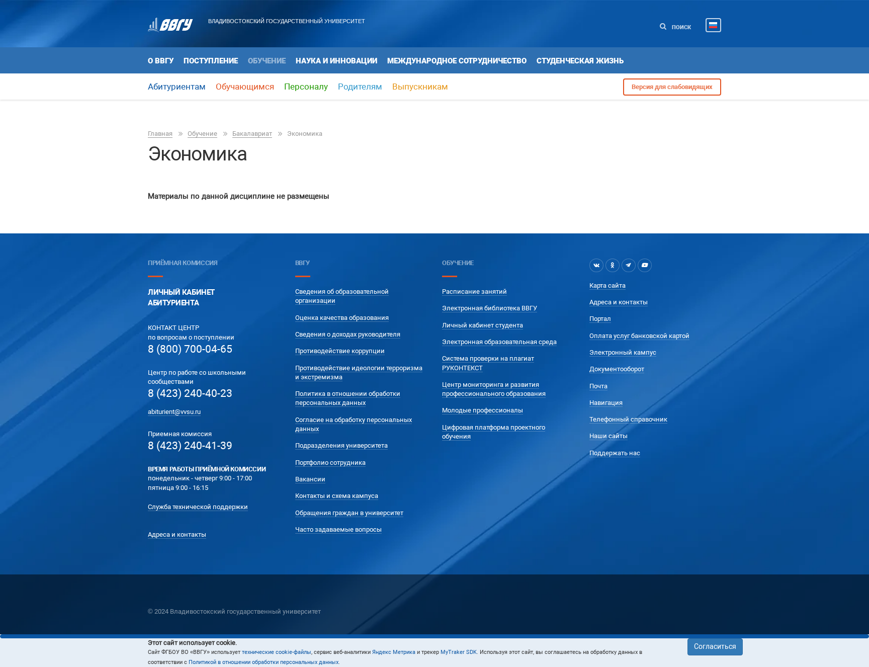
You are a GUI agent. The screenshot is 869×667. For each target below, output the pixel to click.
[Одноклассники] (612, 265)
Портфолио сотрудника (330, 462)
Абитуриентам (177, 86)
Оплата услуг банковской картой (639, 336)
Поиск (680, 27)
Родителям (360, 86)
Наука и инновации (336, 60)
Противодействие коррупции (340, 351)
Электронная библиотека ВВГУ (489, 308)
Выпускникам (420, 86)
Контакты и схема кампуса (336, 495)
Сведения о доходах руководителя (347, 334)
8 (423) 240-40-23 (190, 393)
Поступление (211, 60)
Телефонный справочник (628, 419)
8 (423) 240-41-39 (190, 446)
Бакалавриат (252, 133)
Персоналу (306, 86)
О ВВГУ (160, 60)
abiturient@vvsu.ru (174, 411)
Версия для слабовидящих (672, 87)
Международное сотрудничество (457, 60)
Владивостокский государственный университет (286, 21)
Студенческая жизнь (580, 60)
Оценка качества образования (342, 317)
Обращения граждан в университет (349, 513)
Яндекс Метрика (393, 652)
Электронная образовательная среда (499, 342)
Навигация (606, 402)
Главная (160, 133)
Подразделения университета (341, 445)
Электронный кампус (622, 352)
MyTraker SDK (459, 652)
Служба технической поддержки (198, 507)
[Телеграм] (629, 265)
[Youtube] (645, 265)
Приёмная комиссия (182, 263)
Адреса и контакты (177, 534)
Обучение (267, 60)
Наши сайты (608, 436)
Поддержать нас (614, 453)
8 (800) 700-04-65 (190, 349)
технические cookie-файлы (276, 652)
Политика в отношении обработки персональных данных (347, 398)
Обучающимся (245, 86)
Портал (600, 318)
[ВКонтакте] (596, 265)
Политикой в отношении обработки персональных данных (263, 662)
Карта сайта (607, 285)
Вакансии (310, 479)
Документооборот (616, 369)
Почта (598, 386)
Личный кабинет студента (482, 325)
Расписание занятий (474, 291)
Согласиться (715, 646)
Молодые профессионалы (482, 410)
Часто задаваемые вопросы (338, 529)
